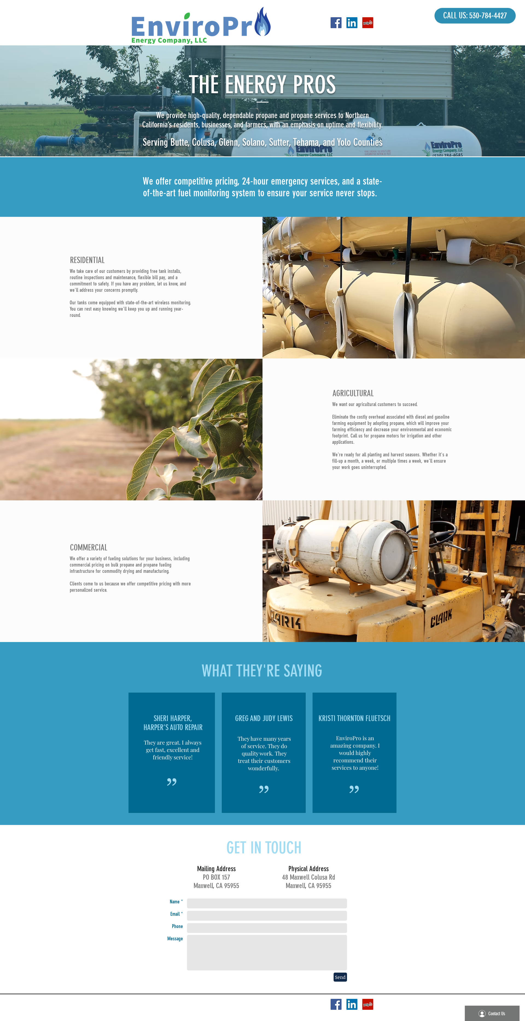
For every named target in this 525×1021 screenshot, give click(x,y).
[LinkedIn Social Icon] (351, 22)
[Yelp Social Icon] (367, 22)
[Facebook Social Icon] (336, 22)
